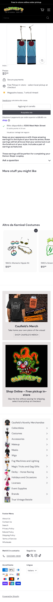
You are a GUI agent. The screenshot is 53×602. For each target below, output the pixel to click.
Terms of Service (9, 539)
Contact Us (7, 522)
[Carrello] (42, 10)
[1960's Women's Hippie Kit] (20, 250)
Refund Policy (8, 532)
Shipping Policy (8, 535)
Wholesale (6, 542)
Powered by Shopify (10, 596)
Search (5, 525)
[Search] (48, 17)
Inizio (4, 66)
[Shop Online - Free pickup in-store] (26, 366)
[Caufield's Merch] (26, 308)
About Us (6, 518)
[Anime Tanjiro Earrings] (20, 196)
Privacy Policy (8, 528)
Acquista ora (26, 112)
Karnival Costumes (27, 225)
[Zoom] (42, 60)
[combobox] (26, 17)
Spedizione (6, 100)
